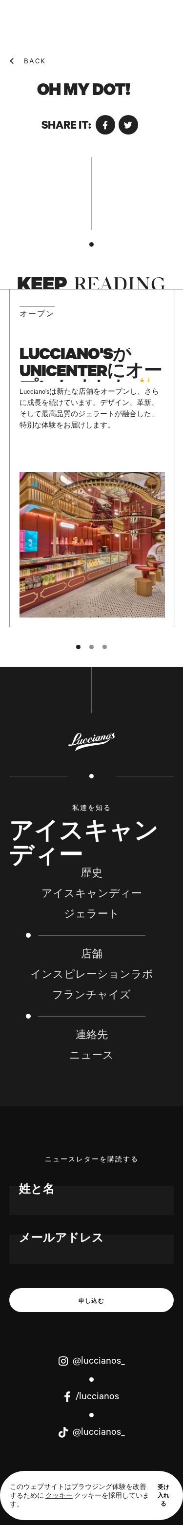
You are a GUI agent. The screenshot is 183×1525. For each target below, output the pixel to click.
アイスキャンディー (91, 895)
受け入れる (163, 1495)
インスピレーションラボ (91, 976)
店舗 (91, 955)
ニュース (91, 1057)
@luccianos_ (97, 1362)
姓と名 (37, 1191)
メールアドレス (61, 1239)
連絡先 (92, 1036)
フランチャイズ (91, 996)
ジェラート (92, 915)
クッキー (59, 1496)
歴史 (91, 874)
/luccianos (96, 1397)
